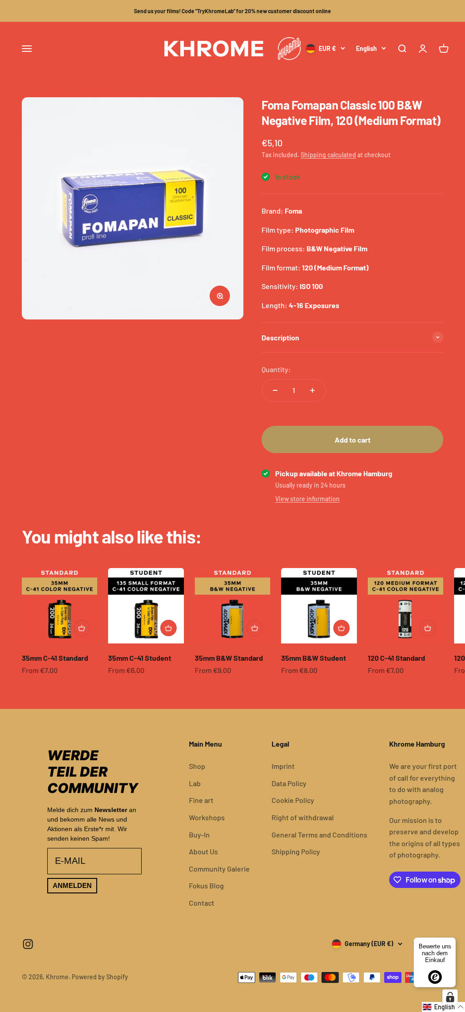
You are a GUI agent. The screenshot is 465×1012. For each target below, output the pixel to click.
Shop (197, 766)
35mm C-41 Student (139, 657)
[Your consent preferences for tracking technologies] (450, 997)
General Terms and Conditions (319, 834)
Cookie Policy (293, 800)
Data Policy (289, 783)
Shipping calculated (328, 155)
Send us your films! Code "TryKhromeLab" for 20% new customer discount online (232, 11)
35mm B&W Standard (229, 657)
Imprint (283, 766)
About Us (203, 851)
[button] (443, 1007)
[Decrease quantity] (275, 390)
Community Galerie (219, 868)
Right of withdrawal (303, 817)
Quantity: (276, 369)
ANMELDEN (72, 885)
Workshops (207, 817)
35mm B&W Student (313, 657)
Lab (195, 783)
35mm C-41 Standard (55, 657)
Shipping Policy (296, 851)
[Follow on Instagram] (28, 944)
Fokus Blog (206, 885)
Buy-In (199, 834)
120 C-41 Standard (396, 657)
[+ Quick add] (82, 628)
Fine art (201, 800)
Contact (201, 902)
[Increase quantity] (312, 390)
